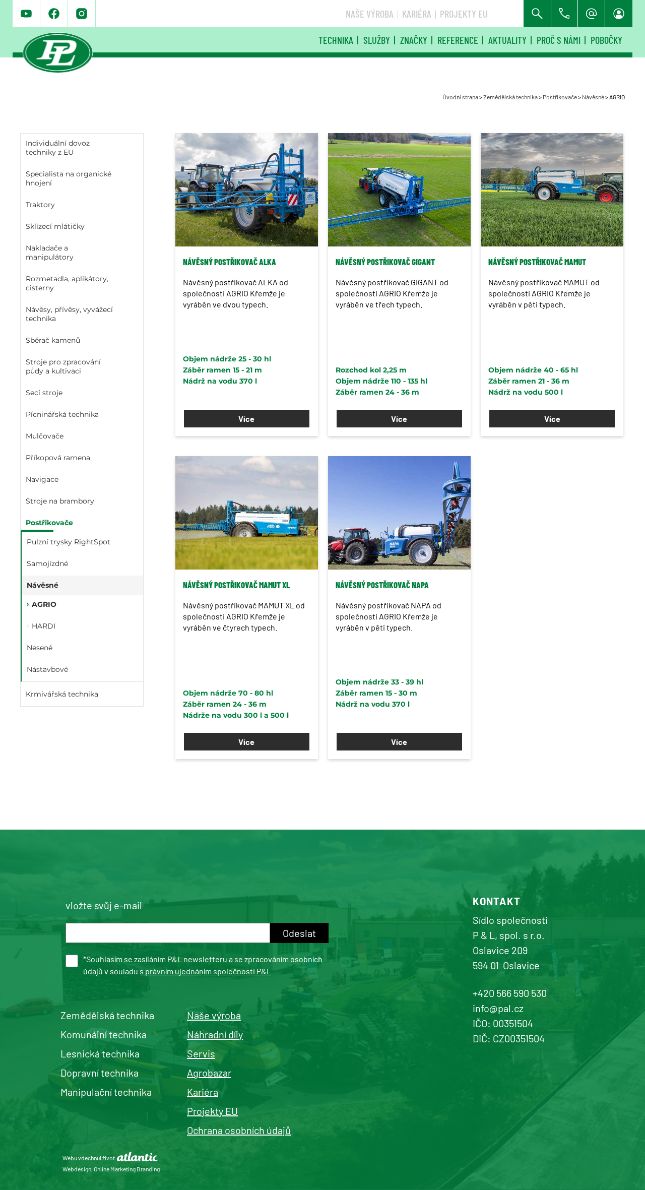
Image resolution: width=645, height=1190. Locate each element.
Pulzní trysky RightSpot (68, 541)
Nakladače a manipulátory (50, 252)
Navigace (42, 479)
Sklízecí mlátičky (55, 226)
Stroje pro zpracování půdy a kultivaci (63, 366)
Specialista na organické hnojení (68, 178)
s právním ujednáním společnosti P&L (205, 971)
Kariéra (416, 14)
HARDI (43, 626)
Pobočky (606, 40)
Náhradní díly (215, 1034)
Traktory (40, 204)
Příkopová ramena (58, 457)
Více (246, 418)
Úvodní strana (460, 96)
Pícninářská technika (62, 414)
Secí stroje (44, 392)
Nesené (39, 647)
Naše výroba (370, 14)
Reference (457, 40)
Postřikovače (560, 96)
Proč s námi (558, 40)
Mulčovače (44, 436)
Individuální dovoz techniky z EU (58, 148)
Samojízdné (47, 563)
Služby (376, 40)
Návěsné (593, 96)
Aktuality (507, 40)
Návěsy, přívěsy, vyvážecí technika (69, 314)
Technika (335, 40)
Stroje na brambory (60, 501)
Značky (413, 40)
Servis (201, 1053)
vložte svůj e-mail (104, 905)
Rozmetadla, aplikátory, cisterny (67, 283)
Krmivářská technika (62, 694)
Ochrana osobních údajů (239, 1130)
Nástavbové (47, 669)
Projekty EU (464, 14)
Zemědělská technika (510, 96)
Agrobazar (209, 1073)
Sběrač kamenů (53, 340)
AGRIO (44, 604)
